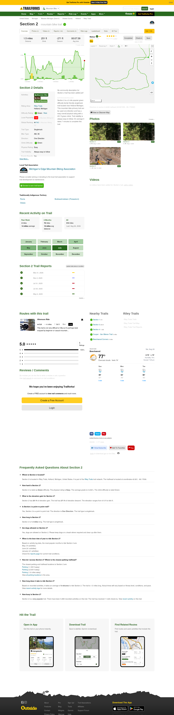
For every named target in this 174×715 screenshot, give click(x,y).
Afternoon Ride (43, 319)
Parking (25, 567)
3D (151, 92)
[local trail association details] (24, 172)
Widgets (61, 710)
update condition (75, 266)
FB (92, 434)
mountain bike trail (51, 24)
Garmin (70, 710)
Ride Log (72, 14)
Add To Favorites (118, 448)
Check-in (139, 38)
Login (52, 407)
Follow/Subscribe (99, 448)
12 (24, 328)
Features (47, 706)
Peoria (22, 199)
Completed (128, 38)
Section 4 (96, 329)
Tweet (98, 434)
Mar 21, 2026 (95, 39)
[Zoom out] (151, 60)
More (101, 14)
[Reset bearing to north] (151, 63)
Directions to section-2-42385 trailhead (103, 107)
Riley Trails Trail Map (131, 323)
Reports (61, 14)
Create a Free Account (52, 400)
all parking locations (33, 575)
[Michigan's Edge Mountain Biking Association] (152, 24)
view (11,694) (139, 42)
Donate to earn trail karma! (32, 185)
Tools (70, 706)
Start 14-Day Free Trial (99, 2)
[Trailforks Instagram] (25, 702)
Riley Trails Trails (130, 319)
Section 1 (96, 319)
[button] (41, 645)
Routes (50, 14)
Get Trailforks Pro (145, 14)
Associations (84, 702)
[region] (122, 73)
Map (31, 14)
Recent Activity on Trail (36, 213)
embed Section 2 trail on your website (101, 438)
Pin (104, 434)
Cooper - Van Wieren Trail (102, 334)
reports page (35, 554)
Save (148, 38)
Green (42, 113)
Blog (59, 706)
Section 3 (96, 324)
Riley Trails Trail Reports (133, 327)
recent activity (128, 599)
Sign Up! (71, 702)
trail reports (27, 378)
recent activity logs (33, 588)
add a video (128, 185)
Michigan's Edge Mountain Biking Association (52, 169)
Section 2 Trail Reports (36, 266)
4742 (37, 122)
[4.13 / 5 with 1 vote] (111, 36)
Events (84, 14)
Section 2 (93, 142)
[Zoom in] (151, 56)
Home (23, 14)
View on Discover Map (100, 112)
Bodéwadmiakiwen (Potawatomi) (67, 199)
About (46, 702)
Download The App (122, 702)
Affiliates (81, 706)
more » (81, 298)
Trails (40, 14)
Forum (83, 710)
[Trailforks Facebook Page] (22, 702)
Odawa (22, 203)
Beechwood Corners (100, 339)
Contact (47, 710)
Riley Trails (38, 106)
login (152, 9)
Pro (59, 702)
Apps (93, 14)
